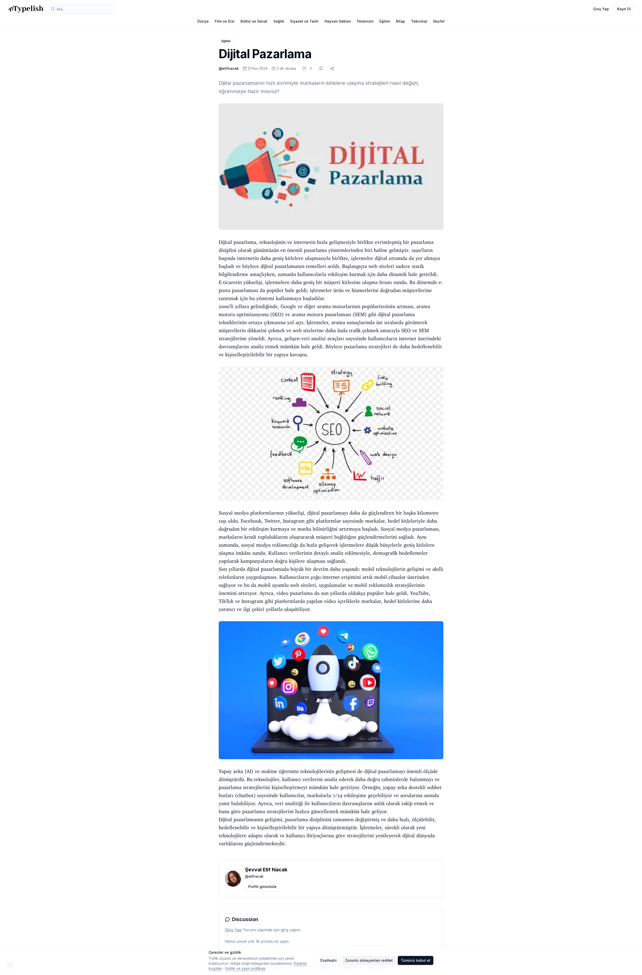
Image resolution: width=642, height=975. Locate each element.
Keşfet (439, 21)
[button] (311, 68)
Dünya (203, 21)
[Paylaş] (332, 68)
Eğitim (384, 21)
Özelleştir (328, 960)
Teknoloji (419, 21)
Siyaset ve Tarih (304, 21)
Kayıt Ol (624, 9)
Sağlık (278, 21)
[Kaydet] (321, 68)
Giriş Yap (601, 9)
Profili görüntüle (262, 886)
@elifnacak (229, 68)
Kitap (400, 21)
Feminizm (365, 21)
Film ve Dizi (224, 21)
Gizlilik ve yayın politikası (245, 968)
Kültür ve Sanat (253, 21)
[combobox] (80, 9)
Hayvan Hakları (338, 21)
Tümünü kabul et (415, 960)
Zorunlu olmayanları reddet (369, 960)
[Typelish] (25, 9)
